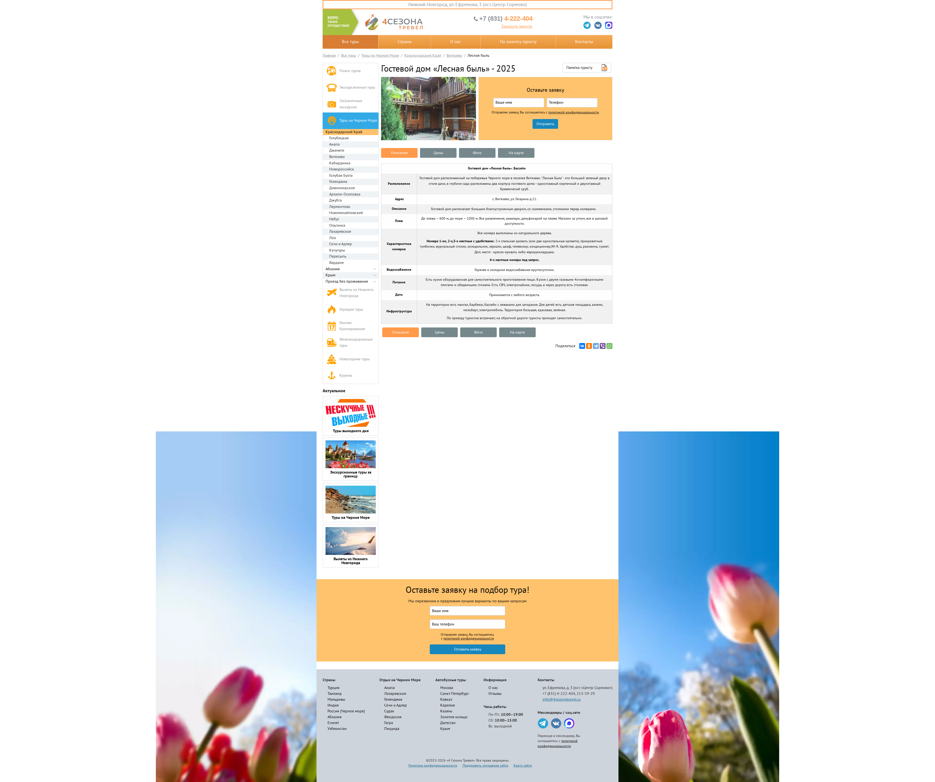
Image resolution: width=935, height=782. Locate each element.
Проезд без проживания (347, 281)
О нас (455, 41)
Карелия (447, 705)
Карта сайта (523, 765)
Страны (404, 41)
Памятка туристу (579, 67)
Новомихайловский (346, 213)
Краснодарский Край (344, 132)
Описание (399, 153)
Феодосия (393, 717)
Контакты (584, 41)
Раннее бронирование (352, 326)
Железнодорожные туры (356, 342)
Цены (438, 153)
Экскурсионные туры (357, 87)
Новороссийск (341, 169)
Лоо (332, 238)
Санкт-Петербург (454, 693)
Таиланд (334, 693)
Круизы (345, 375)
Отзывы (495, 693)
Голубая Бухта (341, 175)
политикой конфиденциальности (573, 112)
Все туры (350, 41)
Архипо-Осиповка (344, 194)
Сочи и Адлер (340, 244)
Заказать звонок (517, 26)
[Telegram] (596, 346)
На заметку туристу (518, 41)
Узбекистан (337, 728)
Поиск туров (350, 71)
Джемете (336, 150)
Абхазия (333, 269)
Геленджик (338, 181)
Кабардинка (339, 163)
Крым (330, 275)
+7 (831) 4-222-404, (559, 693)
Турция (333, 688)
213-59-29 (586, 693)
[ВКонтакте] (582, 346)
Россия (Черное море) (346, 711)
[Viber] (603, 346)
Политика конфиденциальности (432, 765)
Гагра (388, 723)
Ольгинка (337, 225)
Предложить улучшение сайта (485, 765)
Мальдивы (336, 699)
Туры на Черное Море (358, 120)
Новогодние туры (354, 359)
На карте (516, 153)
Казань (446, 711)
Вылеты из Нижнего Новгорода (356, 293)
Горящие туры (351, 309)
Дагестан (448, 723)
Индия (333, 705)
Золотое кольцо (454, 717)
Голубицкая (339, 138)
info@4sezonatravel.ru (561, 699)
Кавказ (446, 699)
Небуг (334, 219)
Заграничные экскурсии (350, 104)
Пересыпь (337, 256)
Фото (477, 153)
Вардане (336, 263)
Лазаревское (340, 231)
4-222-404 (506, 18)
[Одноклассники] (589, 346)
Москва (446, 688)
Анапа (334, 144)
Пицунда (391, 728)
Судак (389, 711)
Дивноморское (342, 188)
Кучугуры (337, 250)
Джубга (335, 200)
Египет (333, 723)
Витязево (337, 157)
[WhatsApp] (609, 346)
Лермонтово (339, 207)
